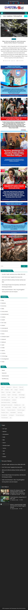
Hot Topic (4, 322)
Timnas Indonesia (20, 415)
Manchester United (5, 402)
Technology (4, 356)
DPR (12, 389)
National (4, 342)
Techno (3, 353)
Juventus (3, 394)
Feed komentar (5, 376)
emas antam (5, 311)
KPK (9, 397)
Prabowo (3, 410)
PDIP (2, 407)
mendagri (14, 402)
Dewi (22, 499)
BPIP (2, 389)
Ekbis (3, 308)
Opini (3, 345)
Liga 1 (16, 397)
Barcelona (9, 387)
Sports (3, 350)
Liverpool (14, 400)
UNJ (10, 417)
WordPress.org (5, 378)
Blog (3, 300)
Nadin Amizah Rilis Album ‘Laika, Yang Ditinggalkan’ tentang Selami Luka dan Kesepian (13, 290)
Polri (24, 407)
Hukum (3, 325)
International (5, 331)
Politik (3, 347)
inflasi (14, 392)
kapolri (8, 394)
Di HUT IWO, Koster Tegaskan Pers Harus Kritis (12, 277)
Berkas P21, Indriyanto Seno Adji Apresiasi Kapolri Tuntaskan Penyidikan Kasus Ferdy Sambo (17, 492)
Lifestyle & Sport (5, 336)
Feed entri (4, 373)
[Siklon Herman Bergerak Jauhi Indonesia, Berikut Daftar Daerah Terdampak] (14, 28)
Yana (14, 60)
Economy (4, 306)
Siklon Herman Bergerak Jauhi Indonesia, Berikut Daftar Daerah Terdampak (14, 42)
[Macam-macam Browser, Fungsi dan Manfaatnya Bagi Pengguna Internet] (5, 552)
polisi (20, 407)
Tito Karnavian (4, 417)
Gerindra (21, 389)
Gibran (2, 392)
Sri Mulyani (11, 415)
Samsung (20, 412)
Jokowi (18, 392)
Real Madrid (13, 412)
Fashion (3, 317)
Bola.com (15, 387)
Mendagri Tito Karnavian (6, 405)
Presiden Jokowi (4, 412)
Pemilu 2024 (8, 407)
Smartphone (4, 415)
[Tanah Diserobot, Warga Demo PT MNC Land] (5, 499)
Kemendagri (21, 394)
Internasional (5, 328)
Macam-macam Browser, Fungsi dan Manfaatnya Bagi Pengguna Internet (18, 506)
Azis (21, 508)
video (3, 361)
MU (23, 405)
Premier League (21, 410)
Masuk (3, 370)
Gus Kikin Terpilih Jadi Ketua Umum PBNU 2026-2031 (13, 274)
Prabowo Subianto (11, 410)
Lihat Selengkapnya (5, 400)
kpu (12, 397)
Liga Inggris (22, 397)
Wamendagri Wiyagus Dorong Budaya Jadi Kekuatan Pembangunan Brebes (14, 285)
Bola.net (21, 387)
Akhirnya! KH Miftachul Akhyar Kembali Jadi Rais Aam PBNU (14, 281)
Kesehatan (3, 397)
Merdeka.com (17, 405)
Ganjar (16, 389)
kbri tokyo (14, 394)
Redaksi (4, 456)
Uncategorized (5, 359)
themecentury (23, 608)
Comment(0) (20, 60)
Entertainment (5, 314)
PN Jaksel (15, 407)
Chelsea (7, 389)
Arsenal (3, 387)
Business (4, 303)
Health (3, 319)
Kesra (3, 333)
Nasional (14, 39)
